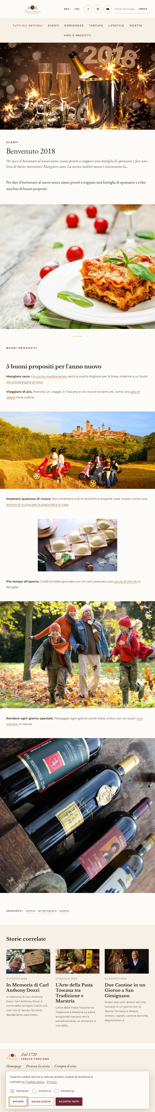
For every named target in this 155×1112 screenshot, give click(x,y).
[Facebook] (88, 9)
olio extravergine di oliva (24, 382)
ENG (67, 9)
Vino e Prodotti (77, 35)
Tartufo (96, 25)
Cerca (143, 9)
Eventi (53, 25)
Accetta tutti (69, 1101)
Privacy (52, 1082)
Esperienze (74, 25)
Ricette (136, 25)
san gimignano (47, 910)
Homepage (13, 1065)
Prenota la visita (38, 1065)
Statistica (45, 1091)
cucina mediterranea (51, 376)
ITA (77, 9)
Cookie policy (35, 1082)
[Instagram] (98, 9)
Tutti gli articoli (28, 25)
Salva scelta (41, 1101)
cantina (30, 910)
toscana (64, 910)
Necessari (22, 1091)
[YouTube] (108, 9)
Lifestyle (116, 25)
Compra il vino (65, 1065)
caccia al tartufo (125, 581)
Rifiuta (18, 1101)
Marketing (67, 1091)
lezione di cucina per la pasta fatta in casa (37, 504)
